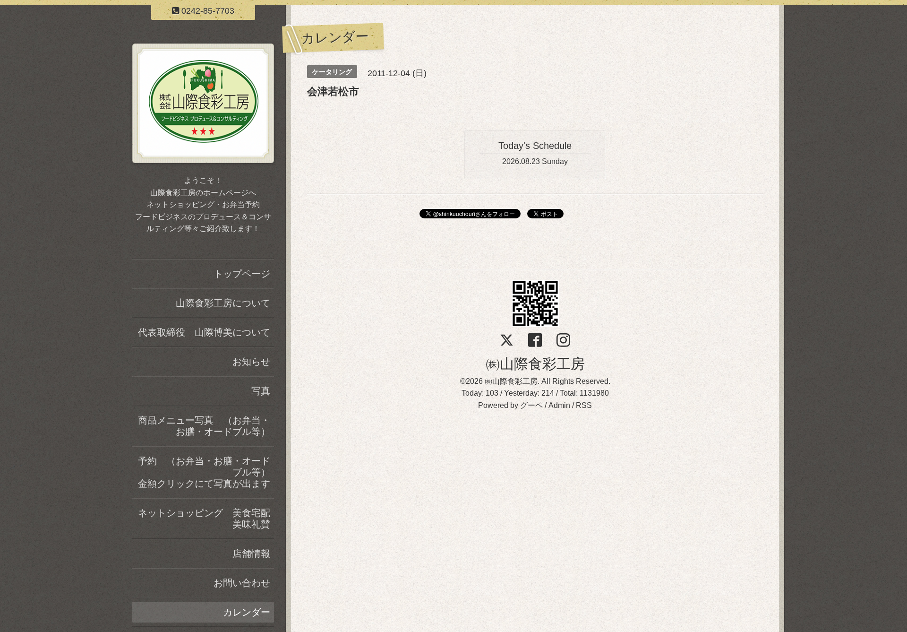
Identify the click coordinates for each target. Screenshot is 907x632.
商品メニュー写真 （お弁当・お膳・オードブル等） (204, 426)
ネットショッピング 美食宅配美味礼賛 (204, 518)
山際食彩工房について (223, 303)
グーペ (531, 405)
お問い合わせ (242, 583)
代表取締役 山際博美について (204, 332)
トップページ (242, 273)
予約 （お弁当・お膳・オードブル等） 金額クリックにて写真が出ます (206, 472)
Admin (559, 405)
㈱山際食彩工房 (535, 364)
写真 (260, 391)
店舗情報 (251, 553)
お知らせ (251, 361)
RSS (584, 405)
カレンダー (246, 612)
